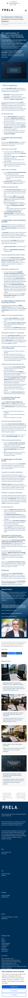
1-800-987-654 (14, 1)
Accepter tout (14, 986)
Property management (6, 968)
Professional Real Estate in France (8, 963)
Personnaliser (14, 990)
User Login (14, 4)
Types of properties (5, 943)
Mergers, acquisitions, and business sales (10, 960)
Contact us (3, 948)
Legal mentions (4, 949)
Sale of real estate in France (7, 958)
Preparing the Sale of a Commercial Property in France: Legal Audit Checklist (13, 683)
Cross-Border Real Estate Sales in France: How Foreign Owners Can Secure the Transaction (13, 714)
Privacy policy (4, 951)
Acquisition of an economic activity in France (11, 961)
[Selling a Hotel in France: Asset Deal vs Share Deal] (14, 733)
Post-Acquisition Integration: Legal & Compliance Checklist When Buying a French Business (12, 775)
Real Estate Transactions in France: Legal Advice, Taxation (14, 966)
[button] (26, 10)
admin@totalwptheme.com (14, 3)
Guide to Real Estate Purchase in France (10, 965)
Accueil (2, 23)
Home (2, 938)
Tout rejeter (14, 994)
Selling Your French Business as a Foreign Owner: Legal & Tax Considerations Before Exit (20, 796)
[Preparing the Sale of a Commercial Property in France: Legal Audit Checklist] (14, 672)
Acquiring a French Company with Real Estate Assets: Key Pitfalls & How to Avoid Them (7, 796)
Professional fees (5, 944)
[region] (14, 983)
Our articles (3, 946)
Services (3, 941)
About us (3, 940)
